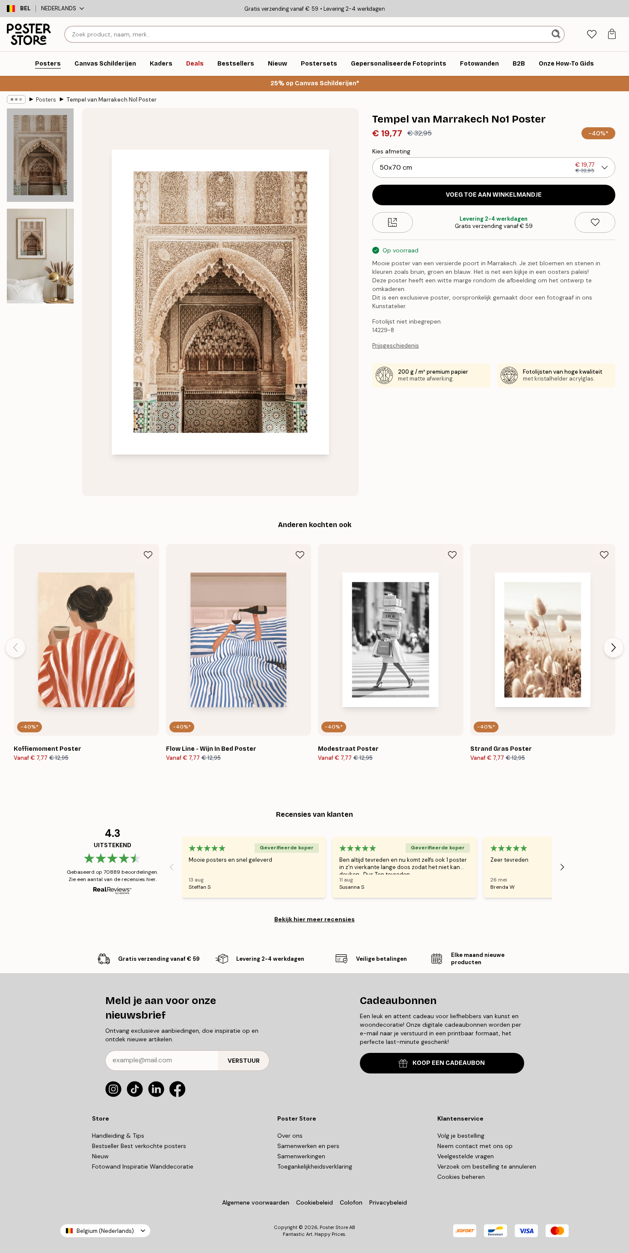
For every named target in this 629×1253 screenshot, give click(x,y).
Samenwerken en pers (308, 1146)
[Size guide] (392, 222)
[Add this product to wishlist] (595, 222)
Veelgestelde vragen (465, 1156)
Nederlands (58, 8)
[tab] (592, 34)
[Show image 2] (40, 256)
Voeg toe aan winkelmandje (494, 194)
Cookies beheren (461, 1177)
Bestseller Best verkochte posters (139, 1146)
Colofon (351, 1202)
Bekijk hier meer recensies (314, 919)
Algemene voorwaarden (255, 1202)
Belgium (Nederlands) (105, 1231)
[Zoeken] (557, 34)
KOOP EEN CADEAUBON (448, 1063)
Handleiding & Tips (118, 1135)
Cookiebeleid (314, 1202)
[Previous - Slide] (15, 647)
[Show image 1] (40, 155)
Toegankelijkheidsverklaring (314, 1166)
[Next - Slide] (613, 647)
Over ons (290, 1135)
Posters (46, 99)
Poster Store (334, 1227)
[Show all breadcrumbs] (16, 99)
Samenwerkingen (301, 1156)
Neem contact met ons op (475, 1146)
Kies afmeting (391, 151)
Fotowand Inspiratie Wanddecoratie (142, 1166)
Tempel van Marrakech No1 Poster (111, 99)
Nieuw (100, 1156)
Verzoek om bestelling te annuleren (486, 1166)
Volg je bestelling (460, 1135)
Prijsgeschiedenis (395, 345)
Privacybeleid (388, 1202)
